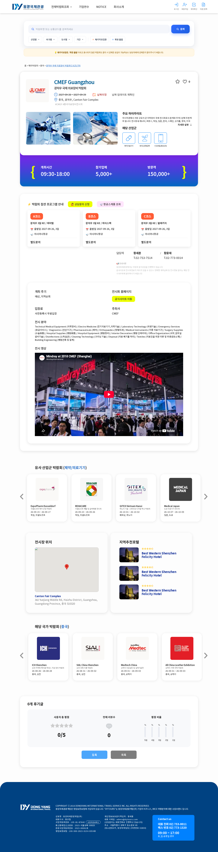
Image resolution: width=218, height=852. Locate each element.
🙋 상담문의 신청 (80, 204)
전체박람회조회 (60, 7)
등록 (94, 755)
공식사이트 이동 (123, 299)
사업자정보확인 (93, 822)
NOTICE (101, 7)
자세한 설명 (183, 124)
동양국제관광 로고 (28, 6)
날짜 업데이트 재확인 (123, 94)
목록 (123, 755)
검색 (182, 29)
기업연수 (84, 7)
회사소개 (119, 7)
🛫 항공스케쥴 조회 (110, 204)
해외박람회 (33, 65)
